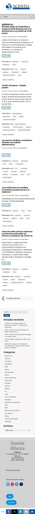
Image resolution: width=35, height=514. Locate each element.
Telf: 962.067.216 (17, 458)
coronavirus (24, 168)
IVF (5, 391)
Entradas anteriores (13, 298)
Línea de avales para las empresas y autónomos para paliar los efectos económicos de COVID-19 (17, 233)
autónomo (18, 215)
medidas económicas (9, 75)
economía (14, 171)
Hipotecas (8, 386)
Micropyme (6, 64)
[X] (15, 511)
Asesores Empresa (20, 124)
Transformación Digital (9, 119)
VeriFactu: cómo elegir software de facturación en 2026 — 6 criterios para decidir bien (16, 325)
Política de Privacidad (13, 470)
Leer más (6, 56)
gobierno (24, 72)
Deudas (7, 369)
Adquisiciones (9, 356)
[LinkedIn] (20, 511)
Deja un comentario (8, 79)
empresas (5, 72)
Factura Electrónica (10, 377)
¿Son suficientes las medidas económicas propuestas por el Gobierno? (15, 190)
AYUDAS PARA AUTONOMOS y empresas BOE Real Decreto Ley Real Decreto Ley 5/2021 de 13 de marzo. (17, 30)
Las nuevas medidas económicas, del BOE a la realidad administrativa (17, 142)
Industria (7, 388)
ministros (28, 282)
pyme (19, 75)
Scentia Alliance (23, 36)
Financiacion (15, 72)
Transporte (8, 421)
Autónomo (15, 61)
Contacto (11, 502)
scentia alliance (7, 177)
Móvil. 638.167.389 (17, 460)
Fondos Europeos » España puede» (14, 86)
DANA (6, 366)
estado (13, 279)
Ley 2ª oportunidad (10, 397)
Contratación (8, 364)
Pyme (14, 64)
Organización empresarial (12, 402)
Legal (6, 394)
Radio (11, 164)
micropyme (14, 174)
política (5, 285)
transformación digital (24, 130)
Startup (21, 116)
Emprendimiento (17, 113)
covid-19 (23, 69)
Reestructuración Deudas (12, 410)
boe (16, 69)
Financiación (24, 61)
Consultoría (24, 269)
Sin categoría (19, 164)
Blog (9, 496)
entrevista (22, 171)
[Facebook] (9, 511)
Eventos (7, 375)
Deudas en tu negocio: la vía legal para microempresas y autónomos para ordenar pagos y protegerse (17, 345)
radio (28, 174)
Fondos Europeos (18, 127)
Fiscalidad (8, 383)
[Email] (26, 511)
